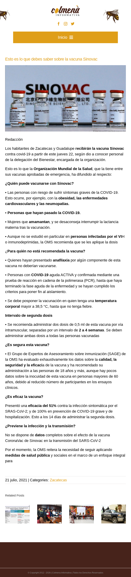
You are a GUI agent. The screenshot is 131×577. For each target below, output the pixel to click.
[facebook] (58, 24)
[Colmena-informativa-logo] (65, 7)
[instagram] (65, 24)
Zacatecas (58, 480)
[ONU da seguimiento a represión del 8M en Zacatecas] (81, 514)
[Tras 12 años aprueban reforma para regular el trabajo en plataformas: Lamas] (17, 514)
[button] (7, 513)
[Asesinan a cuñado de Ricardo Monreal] (113, 514)
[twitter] (72, 24)
